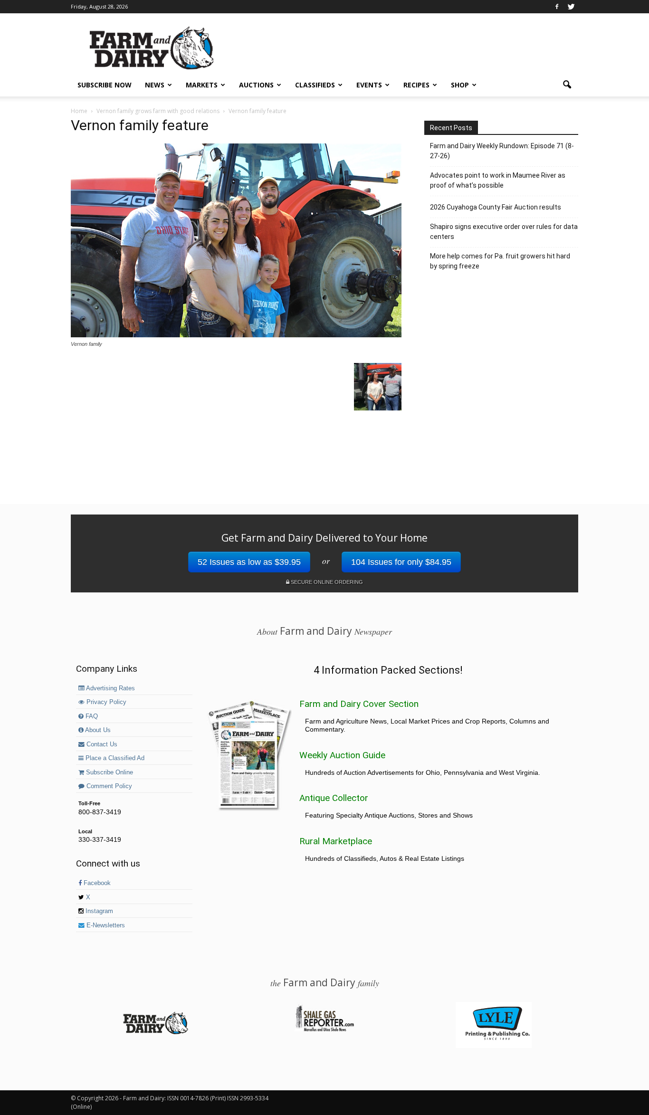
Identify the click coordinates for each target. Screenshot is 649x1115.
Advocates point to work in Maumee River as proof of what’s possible (497, 180)
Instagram (98, 911)
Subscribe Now (104, 84)
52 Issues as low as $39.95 (249, 562)
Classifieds (315, 84)
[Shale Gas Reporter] (324, 1030)
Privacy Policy (105, 702)
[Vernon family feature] (236, 335)
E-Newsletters (105, 925)
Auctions (256, 84)
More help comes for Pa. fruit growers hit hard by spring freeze (500, 261)
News (154, 84)
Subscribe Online (108, 772)
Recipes (416, 84)
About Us (97, 730)
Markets (202, 84)
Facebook (96, 883)
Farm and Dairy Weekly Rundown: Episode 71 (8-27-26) (502, 151)
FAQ (91, 716)
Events (369, 84)
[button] (566, 85)
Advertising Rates (110, 688)
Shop (460, 84)
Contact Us (101, 744)
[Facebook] (557, 6)
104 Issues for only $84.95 (401, 562)
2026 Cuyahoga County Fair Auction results (495, 207)
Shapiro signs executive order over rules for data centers (504, 231)
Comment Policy (108, 786)
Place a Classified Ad (114, 758)
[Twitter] (571, 6)
